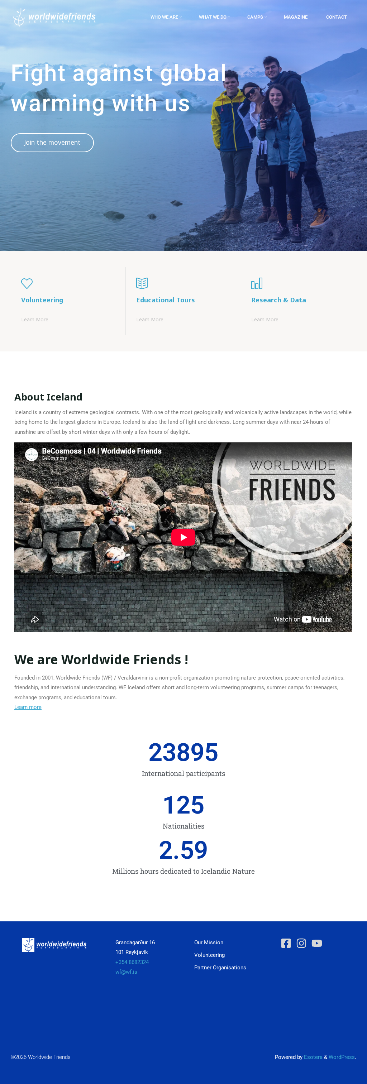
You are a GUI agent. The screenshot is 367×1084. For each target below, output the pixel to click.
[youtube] (318, 943)
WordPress (342, 1057)
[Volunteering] (68, 283)
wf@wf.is (126, 972)
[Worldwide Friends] (54, 17)
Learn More (34, 319)
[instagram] (303, 943)
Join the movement (52, 142)
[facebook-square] (288, 943)
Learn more (28, 707)
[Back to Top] (339, 1074)
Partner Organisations (220, 967)
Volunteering (209, 955)
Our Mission (208, 942)
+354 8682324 (132, 962)
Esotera (312, 1057)
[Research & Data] (298, 283)
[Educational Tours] (183, 283)
